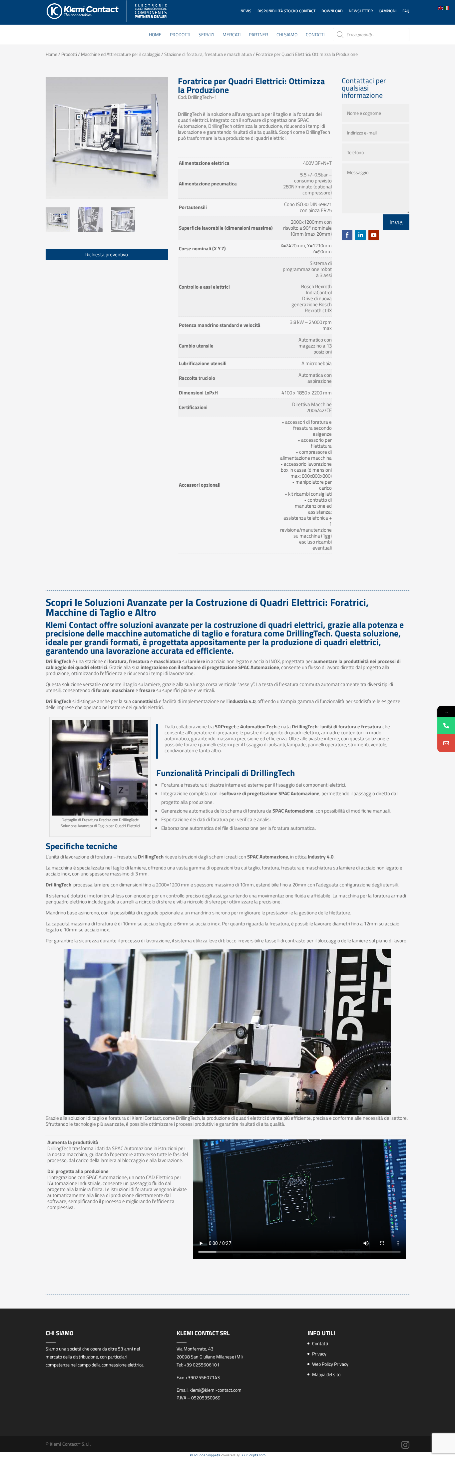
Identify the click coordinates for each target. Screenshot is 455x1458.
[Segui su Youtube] (373, 235)
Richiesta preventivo (106, 254)
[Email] (446, 743)
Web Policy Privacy (330, 1363)
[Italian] (447, 8)
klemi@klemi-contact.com (215, 1389)
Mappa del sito (326, 1374)
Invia (396, 222)
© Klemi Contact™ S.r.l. (68, 1443)
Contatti (315, 35)
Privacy (319, 1353)
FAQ (405, 11)
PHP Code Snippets (205, 1455)
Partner (258, 35)
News (245, 11)
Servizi (206, 35)
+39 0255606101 (202, 1364)
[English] (441, 8)
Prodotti (180, 35)
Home (155, 35)
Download (332, 11)
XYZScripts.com (253, 1455)
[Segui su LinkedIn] (360, 235)
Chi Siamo (286, 35)
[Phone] (446, 725)
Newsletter (361, 11)
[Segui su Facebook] (347, 235)
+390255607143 (202, 1377)
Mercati (231, 35)
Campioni (387, 11)
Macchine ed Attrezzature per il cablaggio (120, 54)
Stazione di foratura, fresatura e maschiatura (208, 54)
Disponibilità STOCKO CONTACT (286, 11)
